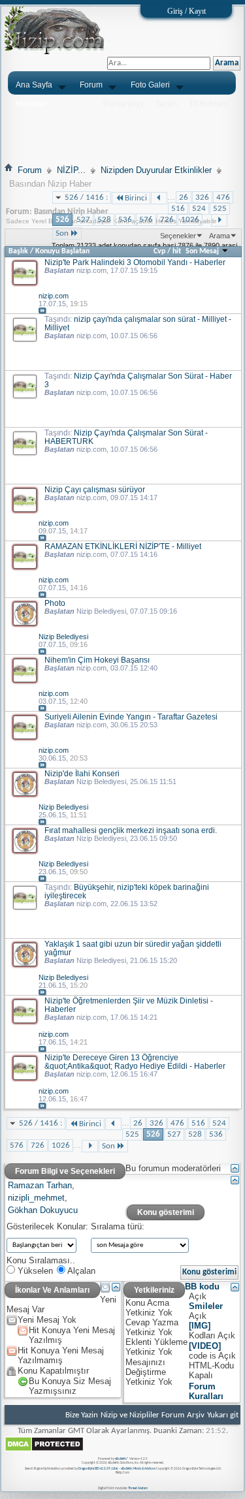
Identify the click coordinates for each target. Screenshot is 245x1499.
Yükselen (34, 1271)
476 (223, 197)
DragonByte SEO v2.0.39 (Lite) (98, 1468)
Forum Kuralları (206, 1391)
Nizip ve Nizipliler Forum (142, 1415)
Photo (54, 603)
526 (62, 219)
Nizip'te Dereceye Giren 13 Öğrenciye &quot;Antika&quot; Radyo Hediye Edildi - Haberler (134, 1061)
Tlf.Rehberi (208, 103)
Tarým (166, 103)
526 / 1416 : (86, 197)
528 (104, 219)
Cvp (159, 251)
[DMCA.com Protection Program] (44, 1450)
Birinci (136, 198)
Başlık (18, 251)
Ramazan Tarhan (40, 1185)
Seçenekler (178, 236)
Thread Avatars (138, 1488)
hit (176, 251)
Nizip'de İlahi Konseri (82, 773)
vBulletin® (122, 1458)
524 (199, 208)
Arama (219, 236)
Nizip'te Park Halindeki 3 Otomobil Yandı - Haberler (134, 262)
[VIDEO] (205, 1346)
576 (146, 219)
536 (125, 219)
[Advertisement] (122, 128)
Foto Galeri (150, 84)
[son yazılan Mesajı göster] (42, 311)
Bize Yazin (81, 1415)
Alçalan (80, 1271)
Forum (91, 84)
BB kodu (202, 1286)
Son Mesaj (203, 251)
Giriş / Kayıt (186, 11)
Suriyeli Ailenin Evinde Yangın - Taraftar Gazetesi (131, 716)
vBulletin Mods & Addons (138, 1468)
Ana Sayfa (34, 84)
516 (178, 208)
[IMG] (199, 1326)
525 (220, 208)
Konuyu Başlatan (62, 251)
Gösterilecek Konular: (47, 1226)
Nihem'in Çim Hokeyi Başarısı (97, 659)
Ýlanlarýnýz (123, 103)
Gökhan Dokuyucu (43, 1210)
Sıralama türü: (117, 1226)
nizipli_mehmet (36, 1198)
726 (167, 219)
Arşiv (195, 1415)
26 (183, 197)
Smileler (206, 1306)
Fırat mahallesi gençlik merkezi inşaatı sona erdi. (130, 830)
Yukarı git (222, 1415)
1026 (190, 219)
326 (202, 197)
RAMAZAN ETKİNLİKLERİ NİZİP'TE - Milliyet (122, 546)
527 (83, 219)
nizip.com (91, 270)
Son (62, 233)
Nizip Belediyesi (101, 611)
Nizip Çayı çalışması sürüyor (94, 489)
